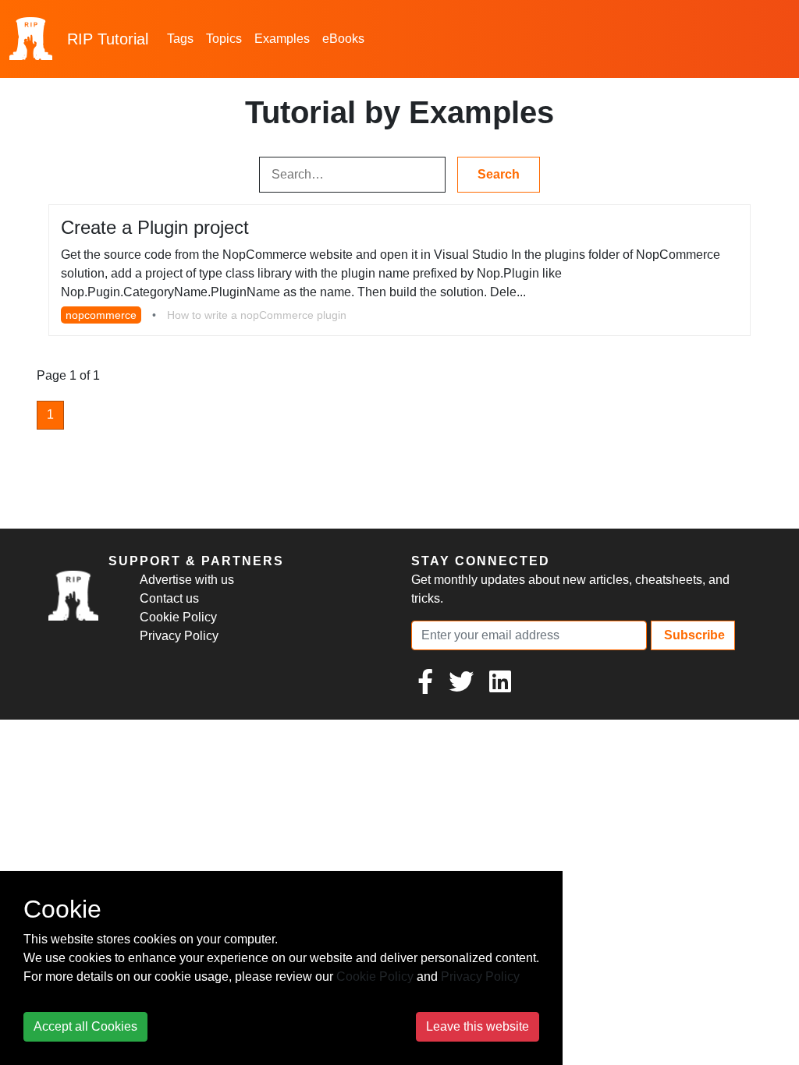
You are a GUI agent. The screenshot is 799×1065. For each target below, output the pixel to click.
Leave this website (477, 1026)
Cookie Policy (178, 617)
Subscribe (693, 635)
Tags (180, 38)
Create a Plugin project (155, 227)
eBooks (343, 38)
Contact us (169, 598)
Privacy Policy (179, 635)
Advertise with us (187, 579)
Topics (224, 38)
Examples (282, 38)
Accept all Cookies (85, 1026)
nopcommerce (101, 315)
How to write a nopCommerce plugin (256, 315)
